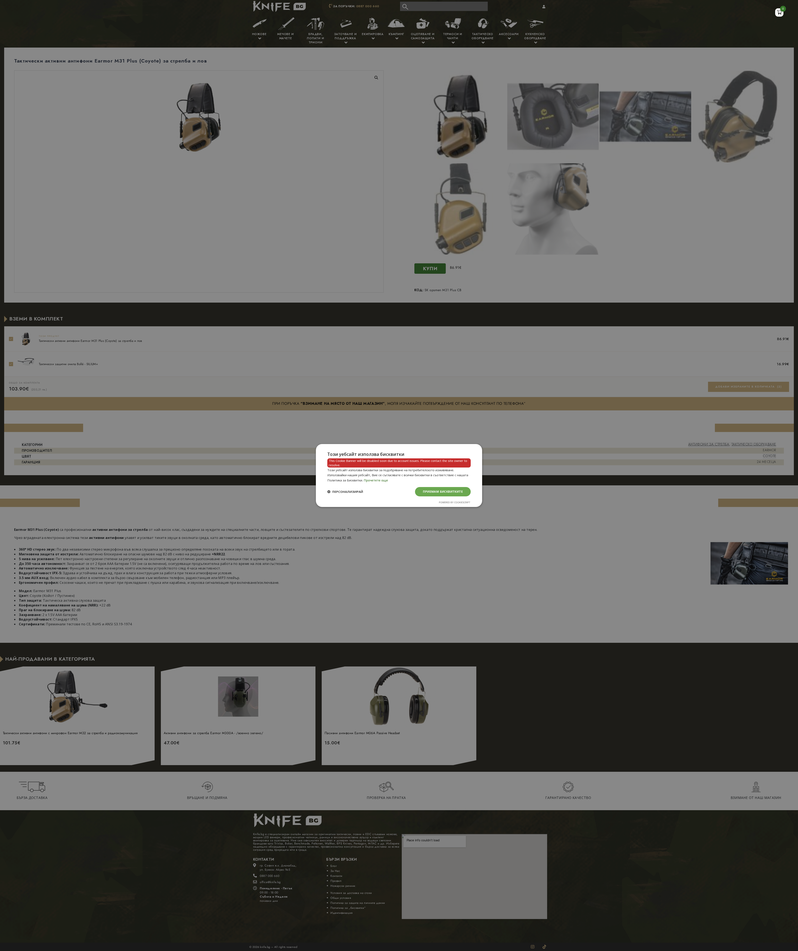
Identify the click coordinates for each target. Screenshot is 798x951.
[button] (345, 491)
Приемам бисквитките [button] (443, 491)
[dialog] (399, 475)
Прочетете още (376, 480)
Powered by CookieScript (454, 502)
